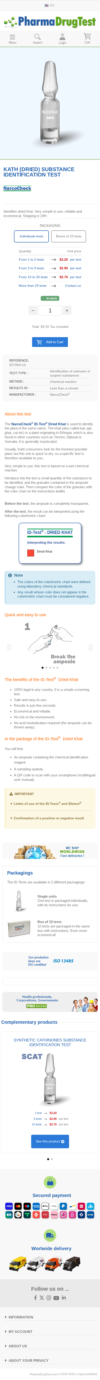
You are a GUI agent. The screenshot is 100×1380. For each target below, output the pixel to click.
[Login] (63, 38)
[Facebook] (35, 1298)
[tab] (49, 805)
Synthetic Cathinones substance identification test (50, 1042)
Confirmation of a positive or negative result (49, 818)
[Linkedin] (63, 1298)
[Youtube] (56, 1298)
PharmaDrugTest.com (43, 1374)
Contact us (73, 285)
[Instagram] (48, 1298)
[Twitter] (41, 1298)
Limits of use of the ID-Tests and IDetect (47, 804)
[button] (50, 342)
